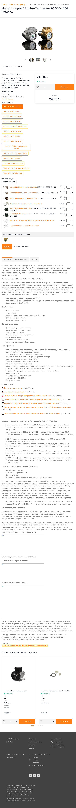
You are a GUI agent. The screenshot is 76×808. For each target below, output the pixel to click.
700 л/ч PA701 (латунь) (12, 131)
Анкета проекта (11, 757)
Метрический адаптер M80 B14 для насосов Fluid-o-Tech (32, 220)
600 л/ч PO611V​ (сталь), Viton (14, 126)
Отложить (8, 67)
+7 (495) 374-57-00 (40, 754)
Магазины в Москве (35, 742)
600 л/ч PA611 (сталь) (11, 121)
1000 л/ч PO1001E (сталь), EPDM (16, 168)
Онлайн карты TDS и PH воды (15, 754)
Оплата (34, 259)
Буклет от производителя (14, 388)
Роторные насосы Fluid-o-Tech (39, 645)
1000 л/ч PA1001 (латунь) (13, 163)
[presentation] (25, 59)
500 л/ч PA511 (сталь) (11, 111)
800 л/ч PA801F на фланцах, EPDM (16, 147)
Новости (31, 748)
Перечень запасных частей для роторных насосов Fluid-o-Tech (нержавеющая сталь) (37, 407)
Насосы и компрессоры (9, 645)
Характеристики (21, 259)
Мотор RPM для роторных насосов (23, 187)
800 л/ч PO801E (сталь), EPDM (15, 153)
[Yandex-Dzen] (30, 775)
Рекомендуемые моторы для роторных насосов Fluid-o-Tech (27, 396)
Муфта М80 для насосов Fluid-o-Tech (24, 226)
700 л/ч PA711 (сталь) (11, 136)
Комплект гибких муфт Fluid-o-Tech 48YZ (26, 204)
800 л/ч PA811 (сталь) (11, 158)
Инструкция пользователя (14, 392)
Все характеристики (8, 99)
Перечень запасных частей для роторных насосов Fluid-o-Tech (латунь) (32, 413)
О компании (32, 739)
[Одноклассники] (34, 775)
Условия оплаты (56, 739)
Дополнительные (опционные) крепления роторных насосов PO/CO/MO (32, 399)
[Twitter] (38, 775)
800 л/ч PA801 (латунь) (12, 141)
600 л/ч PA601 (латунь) (12, 116)
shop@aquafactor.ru (38, 765)
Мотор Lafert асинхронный (20, 208)
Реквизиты (32, 745)
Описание (7, 259)
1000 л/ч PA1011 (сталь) (12, 173)
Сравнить (20, 67)
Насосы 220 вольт (23, 645)
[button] (32, 726)
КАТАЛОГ (9, 742)
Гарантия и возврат (57, 742)
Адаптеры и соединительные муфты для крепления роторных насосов (31, 403)
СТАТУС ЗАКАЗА (12, 739)
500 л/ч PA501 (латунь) (12, 106)
